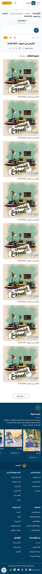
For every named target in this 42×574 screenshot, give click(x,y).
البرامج (27, 13)
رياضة (19, 517)
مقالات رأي (17, 495)
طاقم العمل (36, 547)
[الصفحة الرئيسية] (30, 3)
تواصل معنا (17, 547)
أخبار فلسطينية (16, 477)
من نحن (38, 543)
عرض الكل (22, 56)
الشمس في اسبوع (16, 13)
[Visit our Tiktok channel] (12, 569)
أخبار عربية (18, 486)
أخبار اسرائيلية (16, 482)
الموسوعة (17, 521)
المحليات (37, 507)
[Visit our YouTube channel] (19, 569)
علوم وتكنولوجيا (16, 526)
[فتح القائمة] (38, 3)
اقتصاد (18, 512)
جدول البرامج (36, 486)
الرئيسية (36, 13)
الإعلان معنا (17, 543)
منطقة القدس (36, 512)
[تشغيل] (36, 30)
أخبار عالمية (17, 491)
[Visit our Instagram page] (27, 569)
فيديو (19, 500)
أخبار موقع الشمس (14, 472)
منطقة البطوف (35, 530)
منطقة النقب (36, 521)
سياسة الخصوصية (35, 552)
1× (5, 38)
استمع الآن (32, 457)
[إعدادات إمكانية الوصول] (3, 570)
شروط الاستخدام (35, 556)
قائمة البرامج (36, 482)
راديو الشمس (35, 472)
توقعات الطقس (16, 530)
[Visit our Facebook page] (30, 569)
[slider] (21, 34)
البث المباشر (6, 3)
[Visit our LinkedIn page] (15, 569)
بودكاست (37, 491)
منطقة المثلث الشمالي (33, 526)
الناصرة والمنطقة (35, 517)
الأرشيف (18, 552)
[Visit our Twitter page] (23, 569)
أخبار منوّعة (16, 507)
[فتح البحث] (15, 3)
